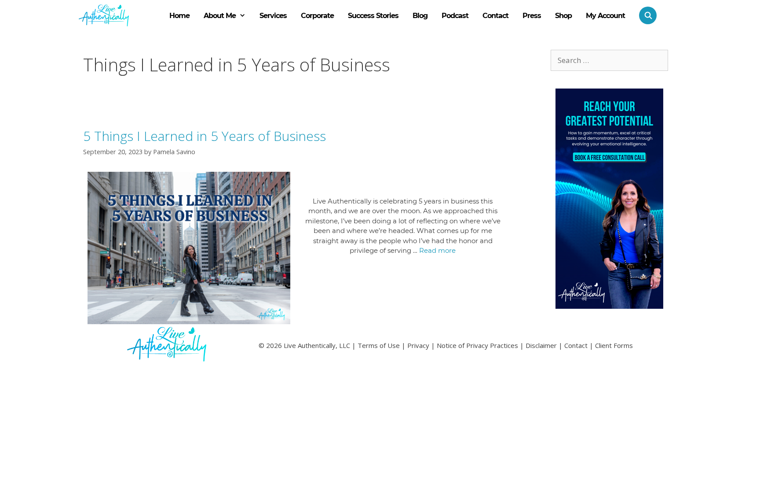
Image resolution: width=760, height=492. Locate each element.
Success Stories (373, 15)
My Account (605, 15)
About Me (220, 15)
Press (531, 15)
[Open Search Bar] (644, 15)
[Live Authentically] (103, 15)
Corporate (317, 15)
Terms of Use (379, 345)
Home (179, 15)
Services (273, 15)
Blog (420, 15)
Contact (495, 15)
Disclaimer (541, 345)
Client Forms (614, 345)
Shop (563, 15)
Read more (437, 250)
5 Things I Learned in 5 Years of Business (204, 136)
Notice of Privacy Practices (477, 345)
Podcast (455, 15)
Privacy (418, 345)
